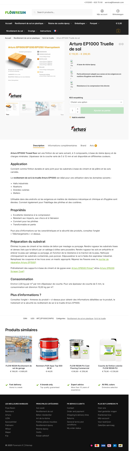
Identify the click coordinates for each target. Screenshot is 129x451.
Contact (70, 408)
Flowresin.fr (18, 445)
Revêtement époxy (44, 425)
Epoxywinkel (11, 422)
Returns (70, 418)
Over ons (102, 408)
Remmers (9, 411)
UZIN (7, 418)
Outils (38, 432)
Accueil (8, 38)
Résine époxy (42, 429)
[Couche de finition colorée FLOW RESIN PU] (110, 349)
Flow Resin (10, 408)
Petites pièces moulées (46, 422)
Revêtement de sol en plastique (27, 38)
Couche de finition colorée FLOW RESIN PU (110, 367)
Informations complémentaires (62, 145)
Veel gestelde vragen (107, 411)
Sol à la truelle (48, 38)
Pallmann (9, 425)
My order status (74, 428)
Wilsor (8, 429)
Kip (6, 435)
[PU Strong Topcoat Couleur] (120, 44)
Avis (93, 145)
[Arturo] (78, 129)
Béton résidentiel (44, 415)
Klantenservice (104, 415)
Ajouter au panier (102, 110)
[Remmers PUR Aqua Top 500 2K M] (49, 349)
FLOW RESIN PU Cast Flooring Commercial (79, 367)
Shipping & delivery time (78, 415)
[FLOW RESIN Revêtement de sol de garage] (18, 349)
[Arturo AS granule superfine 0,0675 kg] (122, 44)
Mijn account (102, 14)
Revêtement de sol (44, 411)
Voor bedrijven (104, 422)
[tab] (39, 145)
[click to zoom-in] (34, 71)
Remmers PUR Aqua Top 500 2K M (49, 367)
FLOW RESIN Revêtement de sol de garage (19, 367)
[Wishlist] (28, 340)
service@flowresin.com (114, 2)
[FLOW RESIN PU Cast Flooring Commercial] (79, 349)
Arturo (8, 415)
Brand (83, 145)
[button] (61, 71)
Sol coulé (40, 408)
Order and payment (75, 411)
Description (38, 145)
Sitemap (28, 445)
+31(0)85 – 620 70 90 (93, 2)
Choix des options (18, 377)
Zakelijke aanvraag (106, 425)
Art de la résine (43, 418)
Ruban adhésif (42, 435)
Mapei (8, 432)
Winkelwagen (117, 14)
